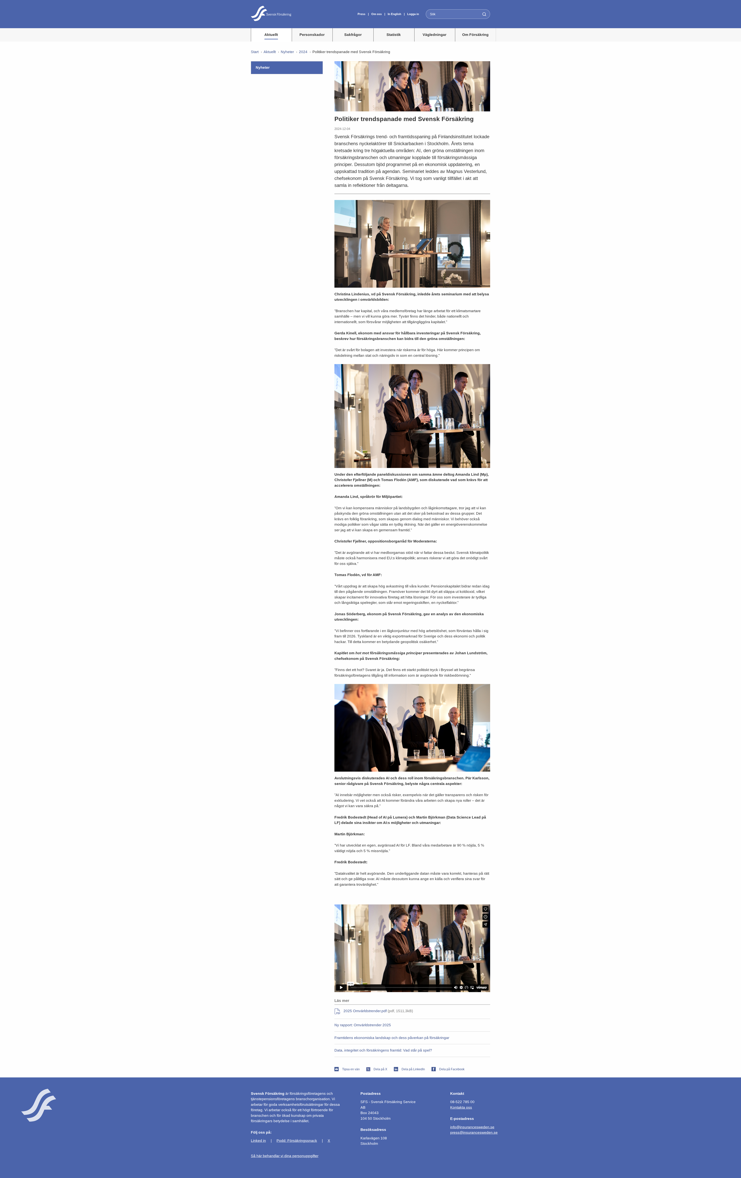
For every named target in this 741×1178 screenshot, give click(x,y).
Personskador (312, 35)
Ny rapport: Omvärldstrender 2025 (362, 1025)
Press (362, 14)
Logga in (413, 14)
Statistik (394, 35)
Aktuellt (271, 35)
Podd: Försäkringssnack (297, 1141)
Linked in (258, 1141)
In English (394, 14)
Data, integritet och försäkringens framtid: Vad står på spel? (383, 1050)
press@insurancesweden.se (474, 1133)
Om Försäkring (475, 35)
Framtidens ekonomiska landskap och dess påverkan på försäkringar (391, 1038)
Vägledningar (434, 35)
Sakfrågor (353, 35)
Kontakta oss (461, 1107)
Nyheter (287, 52)
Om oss (376, 14)
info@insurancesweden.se (472, 1127)
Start (255, 52)
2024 (303, 52)
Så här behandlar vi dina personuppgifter (284, 1156)
